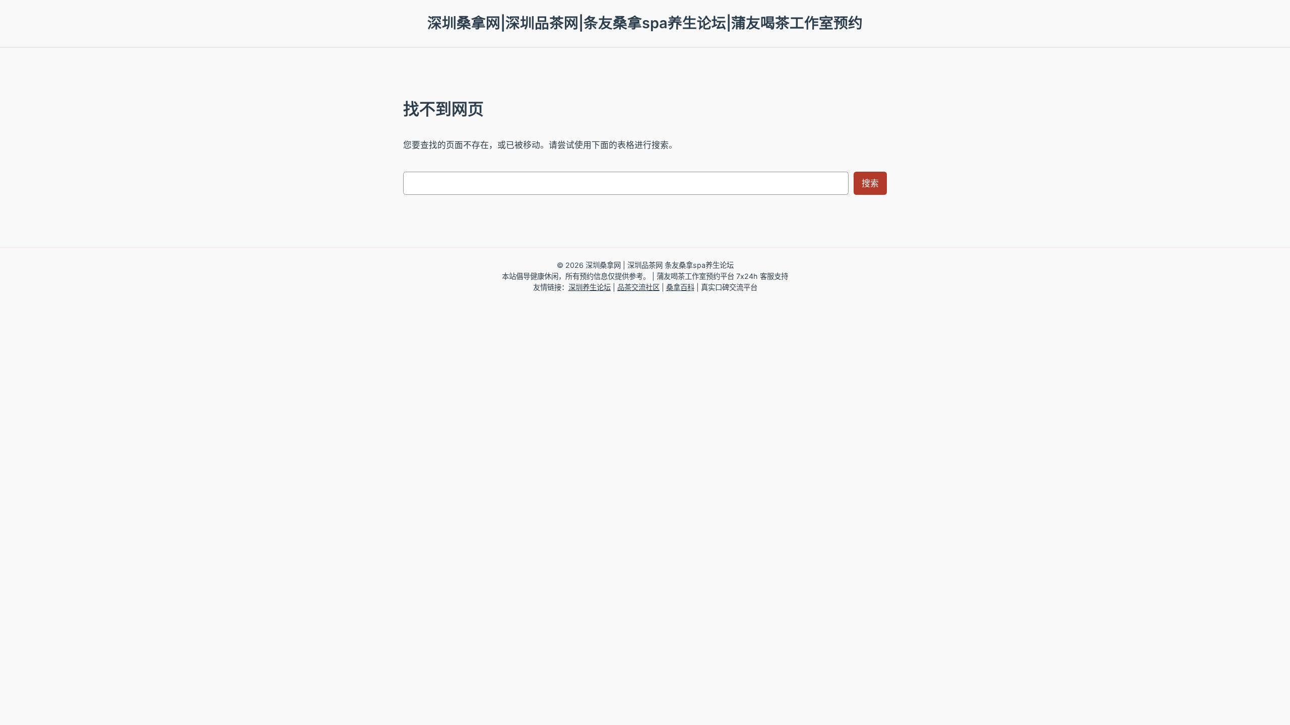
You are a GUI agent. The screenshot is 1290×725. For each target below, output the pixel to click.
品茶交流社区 (638, 287)
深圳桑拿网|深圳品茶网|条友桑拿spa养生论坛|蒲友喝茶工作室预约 (645, 23)
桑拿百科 (680, 287)
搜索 (870, 183)
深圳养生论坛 (589, 287)
